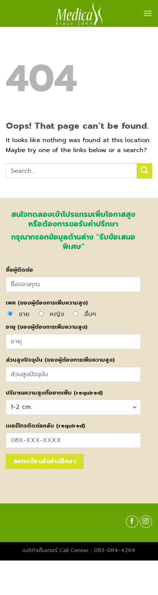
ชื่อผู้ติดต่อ (19, 270)
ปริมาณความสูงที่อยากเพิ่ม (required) (54, 392)
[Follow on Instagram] (146, 521)
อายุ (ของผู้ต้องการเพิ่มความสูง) (46, 327)
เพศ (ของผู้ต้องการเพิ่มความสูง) (47, 302)
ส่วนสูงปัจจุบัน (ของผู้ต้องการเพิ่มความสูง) (60, 360)
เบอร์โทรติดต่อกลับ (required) (45, 425)
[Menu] (147, 13)
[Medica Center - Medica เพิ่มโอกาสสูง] (79, 13)
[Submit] (144, 170)
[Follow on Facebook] (132, 521)
